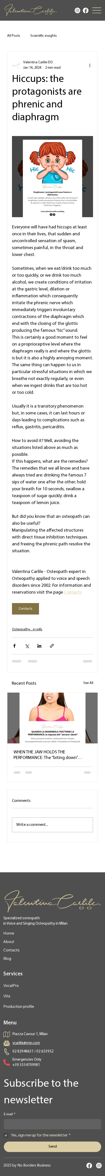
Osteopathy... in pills (27, 629)
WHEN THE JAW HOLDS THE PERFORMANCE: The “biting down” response (45, 755)
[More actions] (90, 65)
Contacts (11, 950)
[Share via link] (51, 645)
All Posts (13, 36)
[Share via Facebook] (14, 645)
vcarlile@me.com (26, 1043)
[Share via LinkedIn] (39, 645)
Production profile (18, 1006)
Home (8, 933)
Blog (7, 958)
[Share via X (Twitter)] (26, 645)
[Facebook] (85, 10)
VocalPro (11, 985)
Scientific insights (43, 36)
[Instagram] (77, 10)
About (8, 941)
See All (88, 683)
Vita (6, 996)
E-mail (9, 1114)
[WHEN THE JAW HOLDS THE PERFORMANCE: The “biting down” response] (52, 718)
